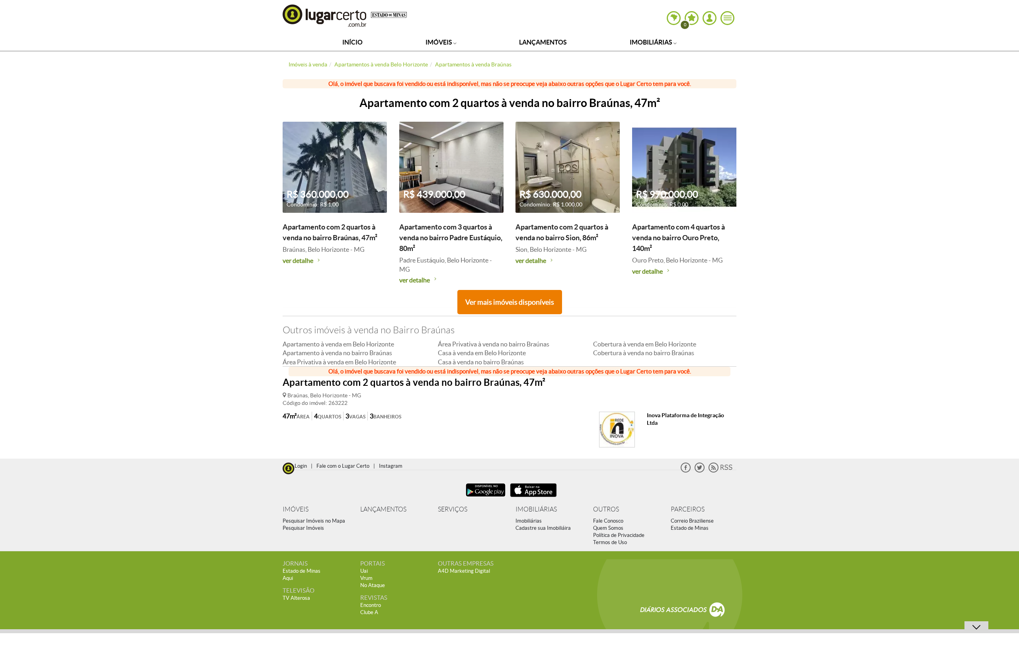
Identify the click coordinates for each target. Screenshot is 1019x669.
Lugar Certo (325, 15)
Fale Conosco (608, 521)
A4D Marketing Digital (464, 571)
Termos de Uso (610, 542)
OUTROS (606, 509)
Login (301, 466)
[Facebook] (686, 471)
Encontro (370, 605)
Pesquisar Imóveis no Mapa (314, 521)
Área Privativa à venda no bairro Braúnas (493, 344)
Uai (364, 571)
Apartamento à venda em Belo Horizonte (338, 344)
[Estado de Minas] (389, 14)
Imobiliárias (651, 42)
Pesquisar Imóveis (303, 528)
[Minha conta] (709, 18)
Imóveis (439, 42)
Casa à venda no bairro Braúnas (481, 362)
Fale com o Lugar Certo (342, 466)
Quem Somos (608, 528)
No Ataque (372, 585)
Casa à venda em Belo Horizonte (482, 352)
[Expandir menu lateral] (727, 18)
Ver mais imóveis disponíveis (509, 302)
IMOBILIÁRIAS (536, 509)
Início (352, 42)
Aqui (288, 578)
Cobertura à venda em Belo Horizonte (644, 344)
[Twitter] (700, 471)
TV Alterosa (296, 598)
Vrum (366, 578)
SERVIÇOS (452, 509)
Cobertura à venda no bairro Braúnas (643, 352)
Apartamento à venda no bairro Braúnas (337, 352)
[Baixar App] (486, 498)
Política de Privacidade (618, 535)
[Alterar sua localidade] (674, 18)
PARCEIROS (688, 509)
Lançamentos (543, 42)
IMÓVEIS (295, 509)
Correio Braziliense (692, 521)
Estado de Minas (690, 528)
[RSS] (720, 471)
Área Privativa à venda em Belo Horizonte (339, 362)
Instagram (390, 466)
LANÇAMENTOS (383, 509)
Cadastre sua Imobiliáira (543, 528)
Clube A (369, 612)
